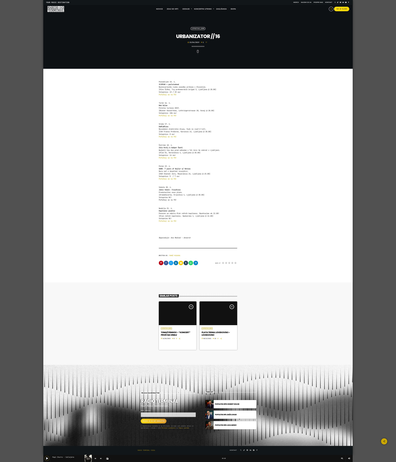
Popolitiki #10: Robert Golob (227, 404)
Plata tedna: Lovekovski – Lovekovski (216, 333)
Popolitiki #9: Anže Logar (226, 414)
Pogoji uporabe (184, 428)
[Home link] (56, 9)
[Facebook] (348, 2)
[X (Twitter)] (335, 2)
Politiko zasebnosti (169, 428)
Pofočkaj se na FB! (168, 95)
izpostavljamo (198, 29)
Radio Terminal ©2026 (146, 450)
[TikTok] (338, 2)
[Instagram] (346, 2)
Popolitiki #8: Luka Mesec (226, 425)
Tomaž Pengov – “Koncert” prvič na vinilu (175, 333)
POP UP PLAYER (341, 9)
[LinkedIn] (343, 2)
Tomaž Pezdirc (174, 255)
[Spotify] (340, 2)
